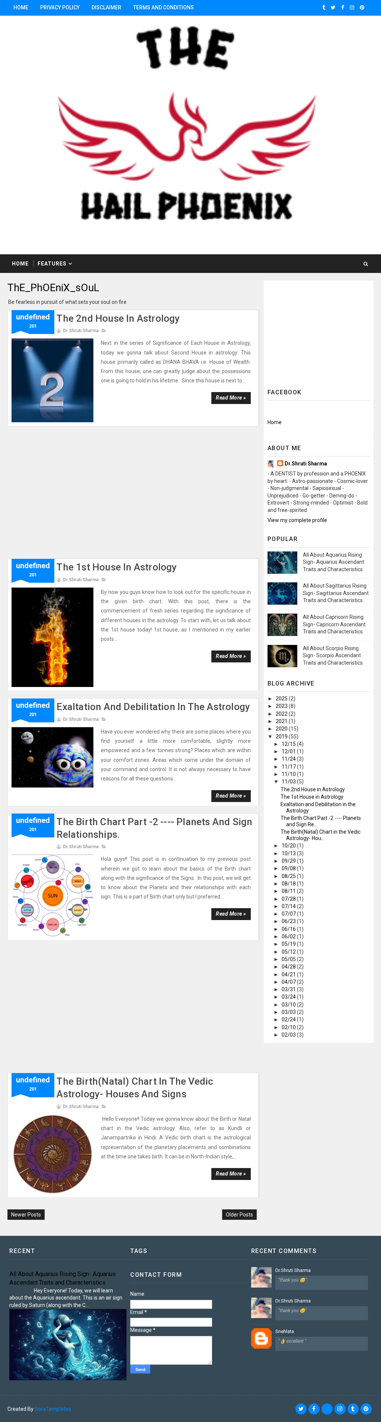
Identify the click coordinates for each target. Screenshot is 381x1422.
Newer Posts (26, 1215)
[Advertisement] (133, 496)
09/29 (289, 861)
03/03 (289, 1012)
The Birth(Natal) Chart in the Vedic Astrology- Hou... (321, 835)
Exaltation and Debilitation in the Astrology (153, 706)
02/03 (289, 1035)
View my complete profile (297, 520)
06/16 (289, 929)
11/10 (289, 774)
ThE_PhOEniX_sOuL (53, 287)
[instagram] (352, 7)
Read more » (231, 398)
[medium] (327, 1409)
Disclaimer (106, 7)
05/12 (289, 952)
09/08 (289, 868)
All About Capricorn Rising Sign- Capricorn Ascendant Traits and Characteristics (334, 624)
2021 (282, 721)
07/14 (289, 906)
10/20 (289, 846)
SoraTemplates (53, 1409)
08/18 (289, 884)
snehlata (284, 1331)
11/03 (289, 782)
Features (52, 264)
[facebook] (342, 7)
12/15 (289, 744)
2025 (282, 699)
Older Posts (239, 1215)
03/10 (289, 1005)
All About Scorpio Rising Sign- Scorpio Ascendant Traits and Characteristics (333, 655)
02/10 (289, 1027)
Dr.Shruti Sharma (306, 464)
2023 (282, 706)
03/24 (289, 997)
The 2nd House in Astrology (118, 318)
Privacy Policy (60, 7)
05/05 (289, 959)
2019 (282, 736)
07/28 (289, 899)
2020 (282, 729)
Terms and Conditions (163, 7)
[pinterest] (362, 7)
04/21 (289, 974)
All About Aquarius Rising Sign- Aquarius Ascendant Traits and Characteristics (333, 562)
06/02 (289, 936)
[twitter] (333, 7)
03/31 (289, 989)
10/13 (289, 853)
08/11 (289, 891)
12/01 (289, 751)
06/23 (289, 921)
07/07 (289, 914)
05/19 (289, 944)
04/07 (289, 982)
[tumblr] (323, 7)
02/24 (289, 1019)
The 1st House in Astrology (117, 567)
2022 (282, 714)
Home (20, 7)
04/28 (289, 967)
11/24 (289, 759)
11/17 (289, 767)
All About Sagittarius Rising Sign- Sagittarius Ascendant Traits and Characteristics (336, 593)
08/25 (289, 876)
